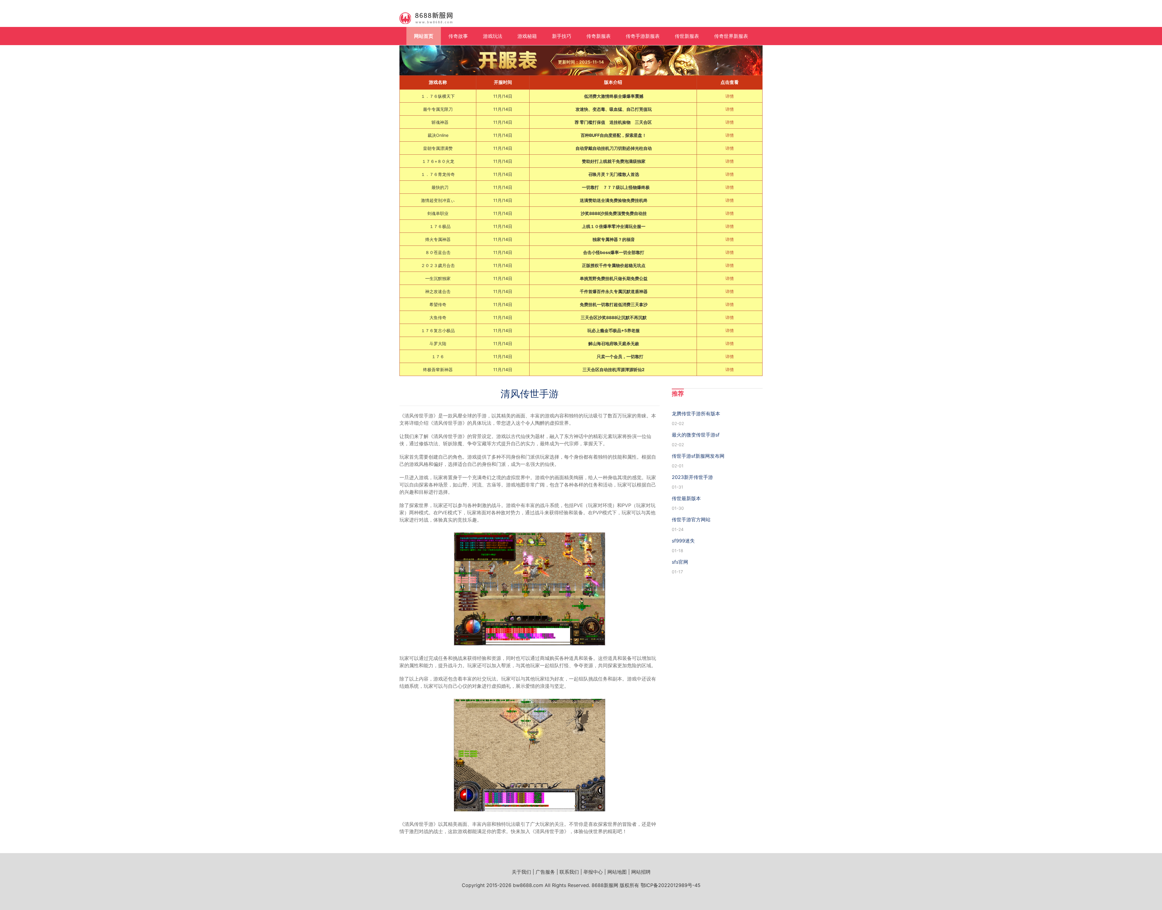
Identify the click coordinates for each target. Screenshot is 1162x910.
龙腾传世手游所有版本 (696, 413)
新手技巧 (561, 36)
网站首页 (423, 36)
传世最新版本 (686, 498)
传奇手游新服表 (643, 36)
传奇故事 (458, 36)
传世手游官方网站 (691, 519)
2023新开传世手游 (692, 477)
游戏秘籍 (527, 36)
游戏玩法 (492, 36)
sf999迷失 (683, 541)
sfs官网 (680, 562)
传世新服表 (687, 36)
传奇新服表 (598, 36)
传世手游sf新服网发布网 (698, 456)
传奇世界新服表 (731, 36)
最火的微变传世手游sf (696, 435)
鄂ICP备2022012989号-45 (671, 885)
